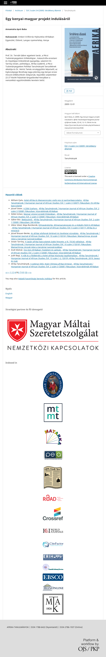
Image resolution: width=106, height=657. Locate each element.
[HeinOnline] (53, 580)
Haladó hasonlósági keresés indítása (35, 278)
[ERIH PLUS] (53, 560)
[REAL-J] (53, 613)
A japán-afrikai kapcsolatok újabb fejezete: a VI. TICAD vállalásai (55, 241)
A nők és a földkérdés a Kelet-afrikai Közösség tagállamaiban (49, 255)
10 (26, 272)
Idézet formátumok (75, 133)
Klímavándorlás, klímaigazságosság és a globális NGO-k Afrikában (69, 225)
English (9, 293)
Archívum (19, 10)
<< (7, 272)
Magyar (9, 297)
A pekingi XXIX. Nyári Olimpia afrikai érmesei (51, 264)
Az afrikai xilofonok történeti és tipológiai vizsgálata (55, 233)
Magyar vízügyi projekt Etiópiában (40, 214)
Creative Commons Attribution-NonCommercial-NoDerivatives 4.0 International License (81, 179)
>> (30, 272)
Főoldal (9, 10)
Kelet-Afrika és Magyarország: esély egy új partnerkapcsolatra (53, 200)
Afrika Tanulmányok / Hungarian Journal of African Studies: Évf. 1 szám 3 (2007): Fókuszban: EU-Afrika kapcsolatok (55, 203)
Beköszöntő (27, 219)
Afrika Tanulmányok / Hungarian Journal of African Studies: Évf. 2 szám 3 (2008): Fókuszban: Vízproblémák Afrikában (55, 210)
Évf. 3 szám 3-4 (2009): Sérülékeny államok (43, 10)
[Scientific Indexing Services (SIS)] (53, 569)
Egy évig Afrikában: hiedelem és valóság (43, 250)
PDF (70, 91)
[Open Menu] (5, 3)
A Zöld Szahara (30, 208)
